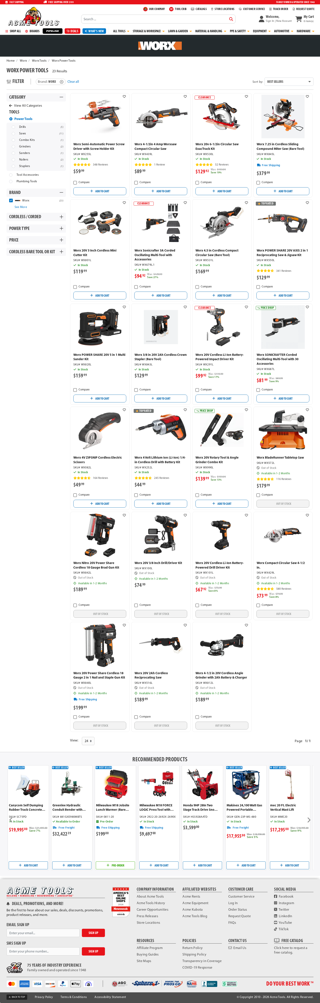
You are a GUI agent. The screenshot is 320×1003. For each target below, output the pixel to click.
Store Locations (148, 922)
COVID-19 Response (197, 967)
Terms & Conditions (74, 997)
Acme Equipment (195, 903)
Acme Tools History (151, 903)
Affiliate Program (150, 948)
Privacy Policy (44, 997)
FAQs (232, 922)
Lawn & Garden (178, 31)
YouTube (285, 922)
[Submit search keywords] (231, 19)
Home (11, 60)
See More (21, 207)
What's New (96, 31)
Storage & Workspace (147, 31)
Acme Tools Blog (194, 916)
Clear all (73, 81)
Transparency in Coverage (202, 961)
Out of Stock (283, 504)
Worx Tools (39, 60)
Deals (74, 31)
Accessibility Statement (110, 997)
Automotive (282, 31)
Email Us (239, 948)
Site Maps (144, 961)
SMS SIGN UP (16, 943)
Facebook (286, 896)
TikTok (283, 929)
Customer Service (241, 896)
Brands (34, 31)
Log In (233, 903)
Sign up (93, 933)
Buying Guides (148, 954)
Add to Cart (102, 191)
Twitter (283, 909)
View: (74, 740)
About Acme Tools (150, 896)
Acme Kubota (192, 909)
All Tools (119, 31)
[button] (275, 19)
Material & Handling (209, 31)
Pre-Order (117, 865)
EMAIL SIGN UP (18, 924)
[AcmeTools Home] (33, 16)
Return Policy (192, 948)
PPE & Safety (238, 31)
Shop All (15, 31)
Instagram (286, 903)
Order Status (237, 909)
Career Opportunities (152, 909)
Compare (84, 182)
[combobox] (158, 19)
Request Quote (239, 916)
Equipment (260, 31)
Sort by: (258, 82)
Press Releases (147, 916)
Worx (23, 60)
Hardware (304, 31)
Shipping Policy (194, 954)
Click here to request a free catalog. (290, 950)
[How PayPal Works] (64, 983)
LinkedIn (285, 916)
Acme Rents (191, 896)
